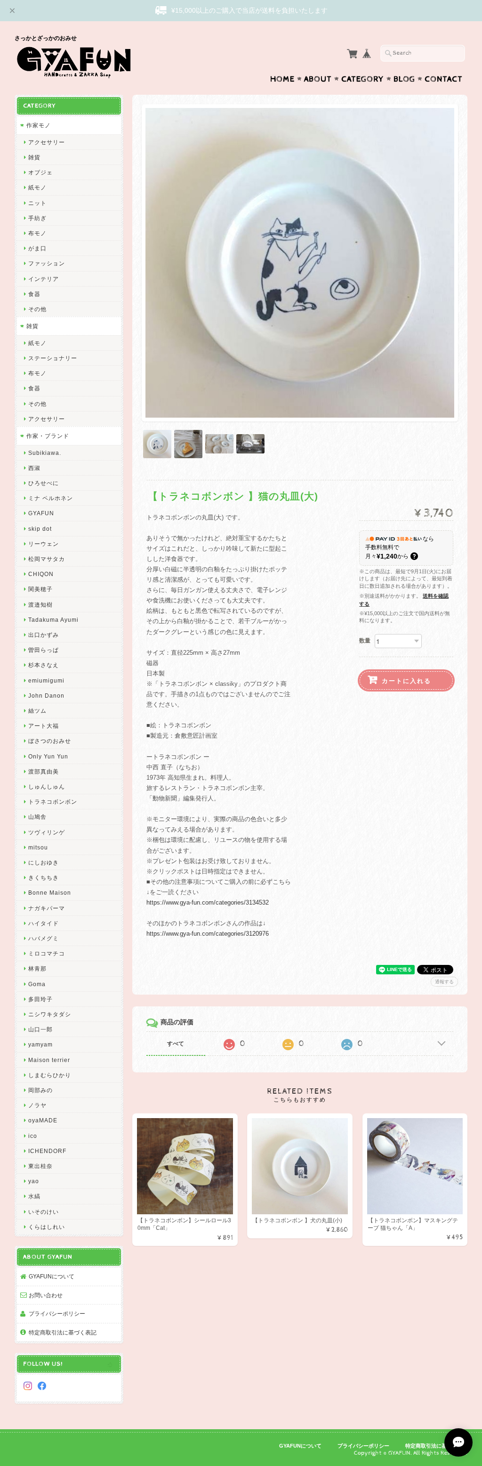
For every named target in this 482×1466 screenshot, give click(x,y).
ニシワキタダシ (49, 1014)
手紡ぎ (37, 218)
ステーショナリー (52, 358)
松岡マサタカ (46, 559)
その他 (37, 309)
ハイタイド (43, 923)
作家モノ (38, 125)
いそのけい (43, 1212)
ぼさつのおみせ (49, 741)
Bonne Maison (49, 892)
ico (32, 1136)
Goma (37, 984)
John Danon (46, 695)
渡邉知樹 (40, 604)
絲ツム (37, 711)
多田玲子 (40, 999)
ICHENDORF (47, 1151)
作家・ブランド (47, 436)
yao (33, 1181)
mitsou (38, 847)
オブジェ (40, 172)
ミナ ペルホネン (50, 498)
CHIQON (41, 574)
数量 (364, 640)
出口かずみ (43, 635)
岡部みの (40, 1090)
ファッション (46, 263)
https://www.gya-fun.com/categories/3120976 (207, 933)
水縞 (34, 1196)
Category (362, 79)
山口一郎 (40, 1029)
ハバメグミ (43, 938)
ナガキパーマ (46, 908)
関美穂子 (40, 589)
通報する (444, 981)
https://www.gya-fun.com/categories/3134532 (207, 902)
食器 (34, 294)
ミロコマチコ (46, 953)
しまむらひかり (49, 1075)
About (318, 79)
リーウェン (43, 544)
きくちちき (43, 877)
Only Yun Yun (48, 756)
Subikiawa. (44, 453)
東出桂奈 (40, 1166)
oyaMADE (42, 1120)
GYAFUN (41, 513)
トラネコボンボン (52, 802)
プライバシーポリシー (57, 1313)
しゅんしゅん (46, 786)
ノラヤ (37, 1105)
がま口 (37, 248)
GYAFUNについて (51, 1276)
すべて (175, 1043)
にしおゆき (43, 862)
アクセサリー (46, 142)
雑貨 (34, 157)
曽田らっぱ (43, 650)
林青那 (37, 968)
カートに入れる (406, 680)
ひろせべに (43, 483)
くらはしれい (46, 1227)
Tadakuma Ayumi (53, 620)
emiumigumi (46, 680)
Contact (444, 79)
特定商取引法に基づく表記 (62, 1332)
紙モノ (37, 187)
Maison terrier (49, 1060)
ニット (37, 203)
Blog (404, 79)
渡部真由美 (43, 771)
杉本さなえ (43, 665)
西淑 (34, 468)
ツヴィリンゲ (46, 832)
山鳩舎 (37, 817)
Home (282, 79)
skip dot (40, 529)
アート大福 (43, 726)
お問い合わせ (46, 1295)
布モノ (37, 233)
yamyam (40, 1044)
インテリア (43, 279)
